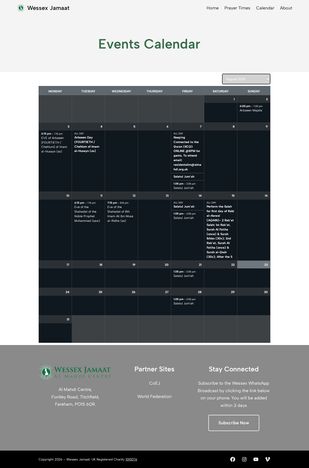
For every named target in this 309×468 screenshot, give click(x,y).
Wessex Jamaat (48, 7)
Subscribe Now (233, 422)
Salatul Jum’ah (184, 176)
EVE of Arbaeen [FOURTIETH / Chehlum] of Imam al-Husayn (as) (54, 144)
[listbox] (246, 79)
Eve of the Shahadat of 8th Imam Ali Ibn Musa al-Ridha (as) (120, 214)
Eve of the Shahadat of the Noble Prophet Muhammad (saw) (87, 214)
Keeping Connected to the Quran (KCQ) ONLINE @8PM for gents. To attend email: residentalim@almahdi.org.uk (187, 153)
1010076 (131, 459)
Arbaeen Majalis (251, 110)
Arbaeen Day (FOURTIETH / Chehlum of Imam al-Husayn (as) (86, 144)
